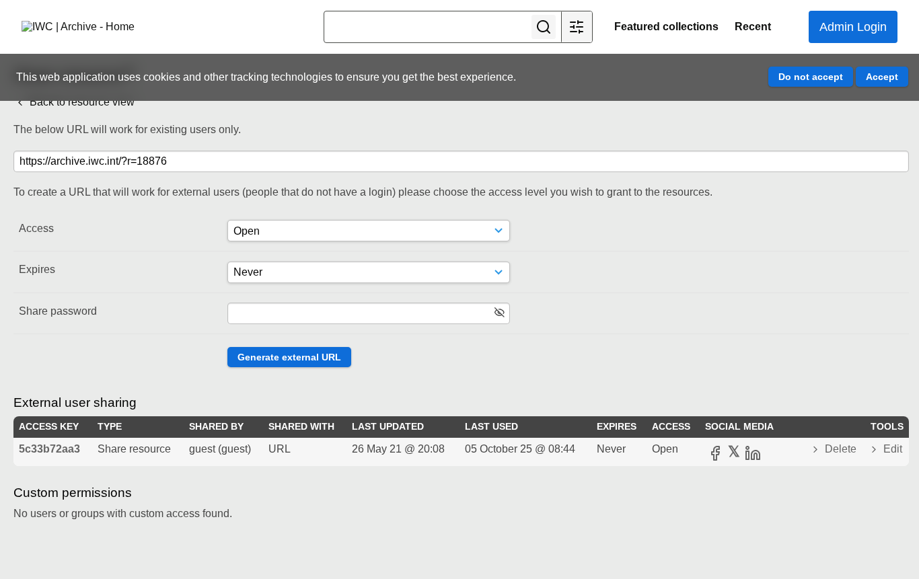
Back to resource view (81, 102)
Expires (37, 269)
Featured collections (666, 26)
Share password (58, 311)
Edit (891, 449)
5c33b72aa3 (49, 449)
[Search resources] (543, 27)
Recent (753, 26)
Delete (840, 449)
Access (36, 228)
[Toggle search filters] (576, 26)
